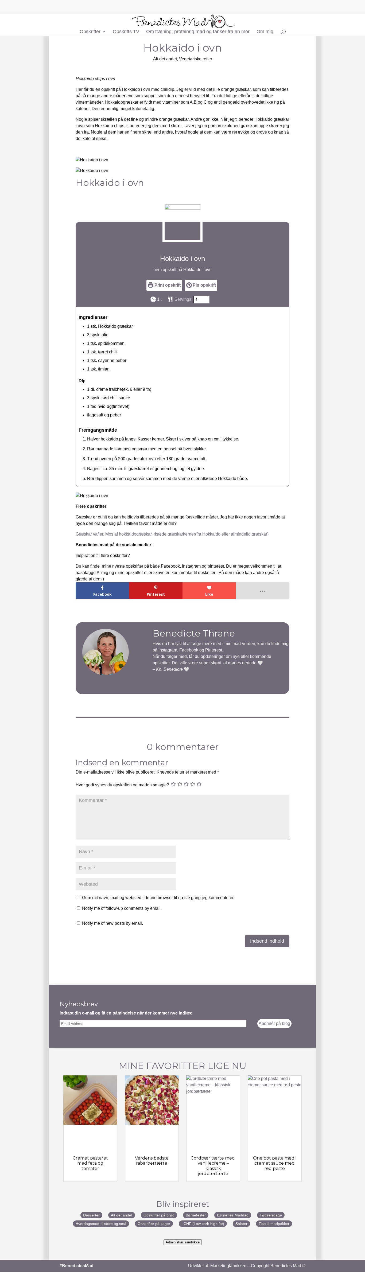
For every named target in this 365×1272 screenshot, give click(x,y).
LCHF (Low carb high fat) (202, 1224)
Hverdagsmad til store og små (101, 1224)
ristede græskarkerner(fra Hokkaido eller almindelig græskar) (211, 534)
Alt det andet (165, 59)
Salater (241, 1224)
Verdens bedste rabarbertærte (152, 1161)
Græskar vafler (89, 534)
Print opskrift (167, 285)
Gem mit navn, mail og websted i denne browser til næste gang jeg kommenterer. (158, 897)
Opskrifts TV (126, 32)
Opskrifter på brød (158, 1215)
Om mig (265, 32)
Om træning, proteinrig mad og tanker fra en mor (198, 32)
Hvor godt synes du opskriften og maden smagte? (122, 785)
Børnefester (196, 1215)
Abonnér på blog (274, 1023)
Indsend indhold (267, 941)
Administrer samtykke (183, 1242)
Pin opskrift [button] (204, 285)
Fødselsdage (271, 1215)
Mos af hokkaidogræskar (128, 534)
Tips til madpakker (274, 1224)
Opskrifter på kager (154, 1224)
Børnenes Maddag (232, 1215)
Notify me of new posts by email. (112, 923)
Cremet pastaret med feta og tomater (90, 1163)
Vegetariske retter (195, 59)
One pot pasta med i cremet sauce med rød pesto (274, 1163)
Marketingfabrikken (228, 1265)
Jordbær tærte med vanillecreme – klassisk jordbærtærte (213, 1166)
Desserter (91, 1215)
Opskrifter (90, 32)
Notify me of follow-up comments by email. (122, 908)
